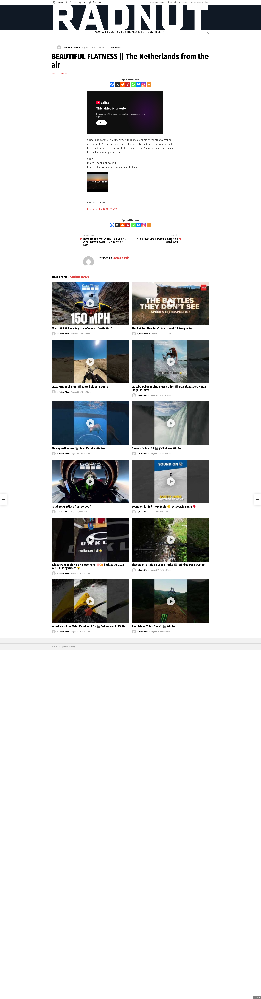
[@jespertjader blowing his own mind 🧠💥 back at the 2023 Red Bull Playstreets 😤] (90, 540)
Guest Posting (152, 2)
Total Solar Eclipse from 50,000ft (71, 506)
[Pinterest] (127, 84)
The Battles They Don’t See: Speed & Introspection (162, 328)
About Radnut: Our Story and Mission (193, 2)
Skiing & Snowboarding (130, 31)
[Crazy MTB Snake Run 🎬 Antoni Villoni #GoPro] (90, 362)
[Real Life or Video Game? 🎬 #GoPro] (170, 601)
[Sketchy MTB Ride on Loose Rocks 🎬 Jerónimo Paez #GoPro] (170, 540)
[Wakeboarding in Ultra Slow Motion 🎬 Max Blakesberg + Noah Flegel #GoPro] (170, 362)
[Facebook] (112, 84)
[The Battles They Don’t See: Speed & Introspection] (170, 303)
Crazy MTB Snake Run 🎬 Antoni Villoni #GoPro (80, 386)
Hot (84, 2)
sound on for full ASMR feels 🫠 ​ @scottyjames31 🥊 (164, 506)
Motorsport (155, 31)
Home (162, 2)
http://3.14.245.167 (59, 73)
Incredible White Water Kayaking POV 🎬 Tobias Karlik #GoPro (89, 626)
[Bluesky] (138, 84)
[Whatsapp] (133, 84)
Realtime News (78, 277)
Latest (60, 2)
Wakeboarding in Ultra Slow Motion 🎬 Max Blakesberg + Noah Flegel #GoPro (169, 388)
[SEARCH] (208, 33)
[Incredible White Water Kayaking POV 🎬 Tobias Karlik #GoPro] (90, 601)
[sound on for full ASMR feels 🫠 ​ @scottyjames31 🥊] (170, 481)
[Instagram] (143, 84)
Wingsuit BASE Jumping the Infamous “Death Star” (82, 328)
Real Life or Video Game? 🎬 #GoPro (154, 626)
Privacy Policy (171, 2)
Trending (97, 2)
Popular (72, 2)
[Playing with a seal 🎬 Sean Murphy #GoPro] (90, 423)
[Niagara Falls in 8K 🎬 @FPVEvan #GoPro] (170, 423)
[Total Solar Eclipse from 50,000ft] (90, 481)
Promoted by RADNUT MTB (102, 209)
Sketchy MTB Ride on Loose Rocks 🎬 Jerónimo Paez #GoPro (168, 565)
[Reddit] (122, 84)
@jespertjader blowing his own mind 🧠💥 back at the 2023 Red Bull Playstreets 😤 (88, 566)
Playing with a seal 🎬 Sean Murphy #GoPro (78, 448)
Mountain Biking (104, 31)
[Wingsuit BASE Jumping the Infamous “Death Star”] (90, 303)
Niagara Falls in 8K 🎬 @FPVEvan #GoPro (157, 448)
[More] (149, 84)
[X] (117, 84)
